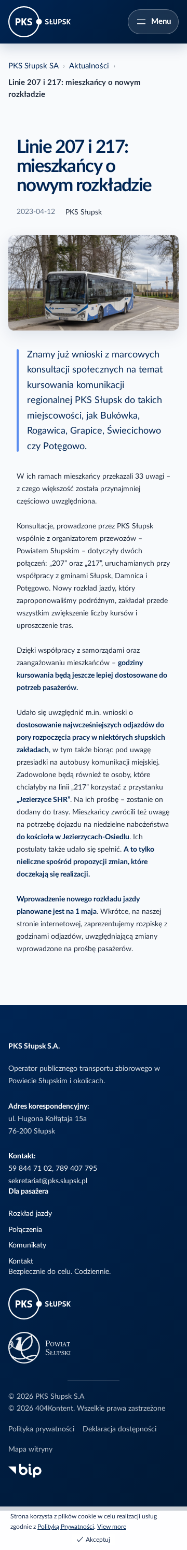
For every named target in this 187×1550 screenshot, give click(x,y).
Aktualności (89, 66)
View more (111, 1527)
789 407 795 (76, 1168)
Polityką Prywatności (65, 1527)
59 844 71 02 (30, 1168)
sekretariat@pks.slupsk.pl (47, 1181)
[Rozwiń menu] (153, 21)
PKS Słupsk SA (33, 66)
